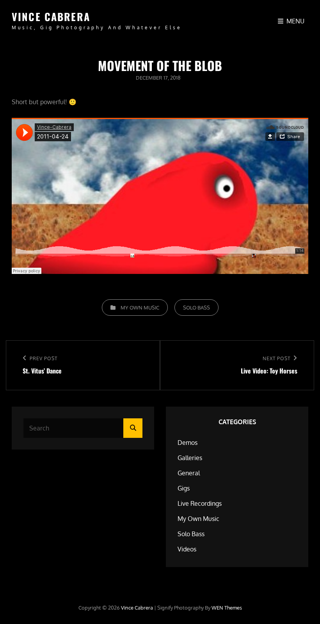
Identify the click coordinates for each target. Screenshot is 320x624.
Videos (187, 549)
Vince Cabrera (51, 16)
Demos (187, 442)
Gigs (184, 488)
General (189, 473)
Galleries (190, 458)
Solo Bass (196, 307)
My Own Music (140, 307)
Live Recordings (200, 503)
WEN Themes (227, 607)
